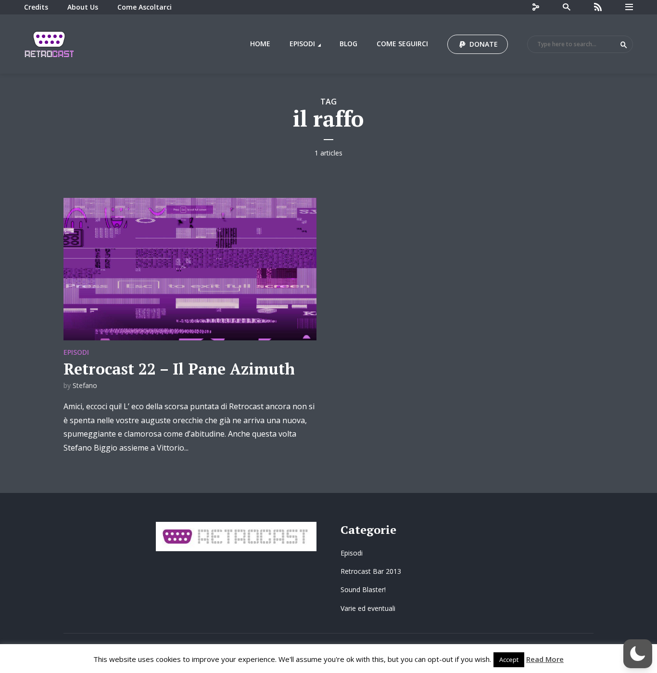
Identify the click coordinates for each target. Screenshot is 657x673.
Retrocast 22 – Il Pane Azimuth (179, 369)
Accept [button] (508, 659)
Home (260, 43)
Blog (348, 43)
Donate (483, 44)
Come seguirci (402, 43)
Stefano (85, 385)
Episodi (302, 43)
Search (623, 44)
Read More (545, 659)
